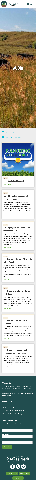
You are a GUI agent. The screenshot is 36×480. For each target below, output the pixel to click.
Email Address (7, 428)
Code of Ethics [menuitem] (24, 474)
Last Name (5, 440)
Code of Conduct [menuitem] (12, 474)
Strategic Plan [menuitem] (18, 478)
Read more (6, 184)
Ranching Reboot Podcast (13, 181)
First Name (5, 434)
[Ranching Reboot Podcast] (18, 159)
